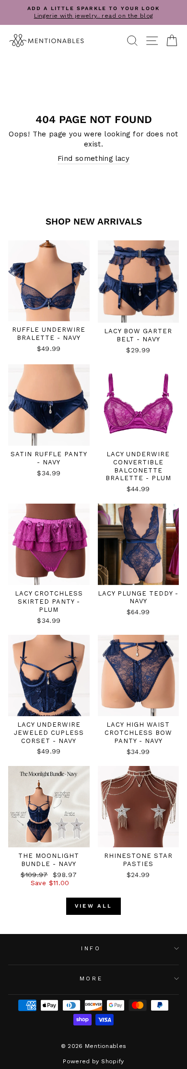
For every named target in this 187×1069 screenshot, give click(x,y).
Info (91, 948)
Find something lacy (93, 158)
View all (93, 906)
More (91, 978)
